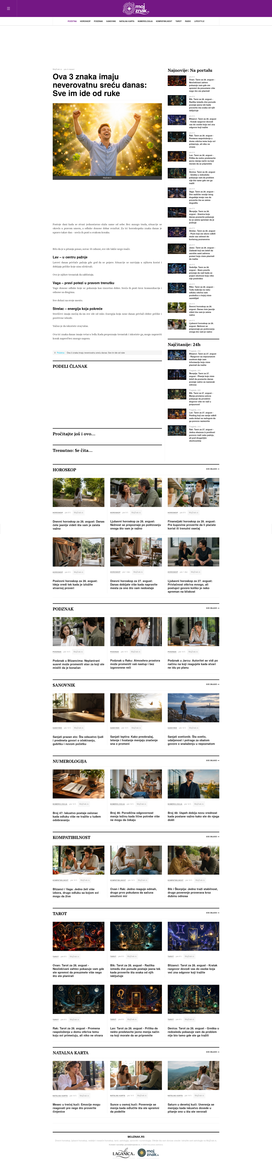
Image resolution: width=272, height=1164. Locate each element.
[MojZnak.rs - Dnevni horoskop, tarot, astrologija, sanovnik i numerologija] (136, 8)
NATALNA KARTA (126, 21)
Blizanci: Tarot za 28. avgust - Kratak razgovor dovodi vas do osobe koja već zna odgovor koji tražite (192, 968)
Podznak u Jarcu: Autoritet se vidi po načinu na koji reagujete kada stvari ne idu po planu (193, 663)
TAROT (179, 21)
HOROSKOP (85, 21)
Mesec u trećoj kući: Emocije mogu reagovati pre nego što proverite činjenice (76, 1107)
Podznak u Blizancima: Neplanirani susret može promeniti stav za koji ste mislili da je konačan (78, 664)
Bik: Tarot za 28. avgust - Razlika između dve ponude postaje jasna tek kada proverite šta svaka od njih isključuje (135, 970)
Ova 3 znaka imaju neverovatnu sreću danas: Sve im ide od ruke (100, 85)
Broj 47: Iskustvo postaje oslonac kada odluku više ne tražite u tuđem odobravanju (77, 816)
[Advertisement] (136, 45)
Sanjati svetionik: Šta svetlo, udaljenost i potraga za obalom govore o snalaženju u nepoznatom (191, 740)
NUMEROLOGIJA (145, 21)
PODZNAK (98, 21)
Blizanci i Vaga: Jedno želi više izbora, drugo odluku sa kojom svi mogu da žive (76, 892)
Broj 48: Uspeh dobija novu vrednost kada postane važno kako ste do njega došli (193, 816)
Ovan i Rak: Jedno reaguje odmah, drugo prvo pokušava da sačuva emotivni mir (133, 892)
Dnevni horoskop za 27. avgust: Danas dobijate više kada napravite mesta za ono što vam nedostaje (133, 584)
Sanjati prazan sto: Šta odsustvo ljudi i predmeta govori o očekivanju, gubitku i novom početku (78, 740)
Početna (60, 352)
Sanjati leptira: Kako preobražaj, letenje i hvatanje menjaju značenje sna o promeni (134, 740)
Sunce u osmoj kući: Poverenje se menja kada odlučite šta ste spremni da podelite (134, 1107)
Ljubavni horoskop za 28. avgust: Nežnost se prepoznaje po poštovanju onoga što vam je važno (135, 524)
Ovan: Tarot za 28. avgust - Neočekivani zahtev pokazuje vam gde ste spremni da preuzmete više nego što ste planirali (78, 970)
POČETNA (72, 21)
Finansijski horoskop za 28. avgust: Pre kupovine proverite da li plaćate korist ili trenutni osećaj (192, 524)
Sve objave (211, 469)
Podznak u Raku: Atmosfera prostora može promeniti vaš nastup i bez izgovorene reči (135, 663)
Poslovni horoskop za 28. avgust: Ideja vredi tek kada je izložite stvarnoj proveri (75, 584)
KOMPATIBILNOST (164, 21)
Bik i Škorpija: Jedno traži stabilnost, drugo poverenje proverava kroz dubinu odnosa (193, 892)
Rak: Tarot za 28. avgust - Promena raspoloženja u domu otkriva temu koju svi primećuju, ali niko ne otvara (78, 1031)
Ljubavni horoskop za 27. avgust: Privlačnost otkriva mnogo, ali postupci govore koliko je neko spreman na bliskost (190, 586)
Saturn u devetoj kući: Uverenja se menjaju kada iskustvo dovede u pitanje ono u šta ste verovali (191, 1107)
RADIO (188, 21)
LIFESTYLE (199, 21)
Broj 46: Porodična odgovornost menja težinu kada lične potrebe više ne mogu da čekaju (135, 816)
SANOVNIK (111, 21)
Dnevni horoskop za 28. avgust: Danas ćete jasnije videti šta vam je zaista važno (78, 524)
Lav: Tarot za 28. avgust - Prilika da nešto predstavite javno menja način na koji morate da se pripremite (134, 1031)
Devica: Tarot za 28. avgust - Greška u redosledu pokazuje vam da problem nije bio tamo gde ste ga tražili (193, 1031)
